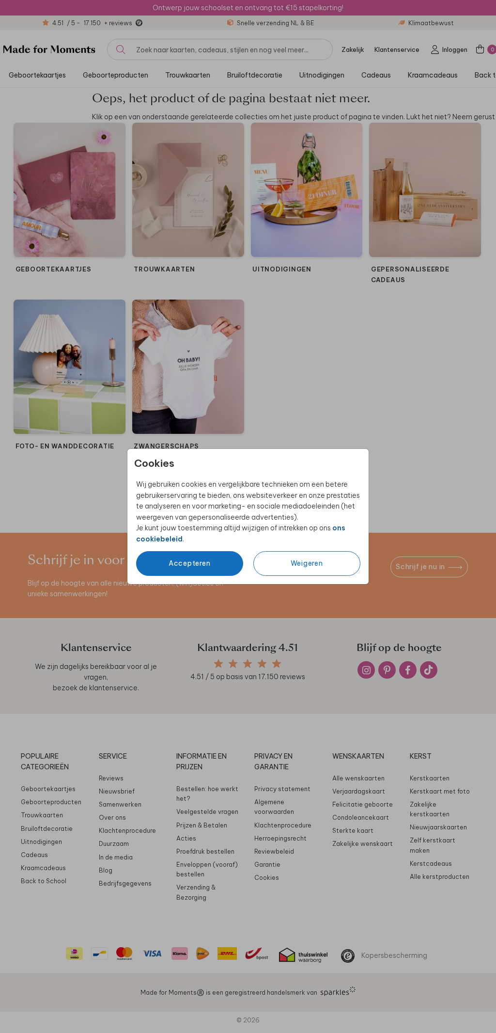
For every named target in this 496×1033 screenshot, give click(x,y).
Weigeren (307, 563)
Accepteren (190, 563)
